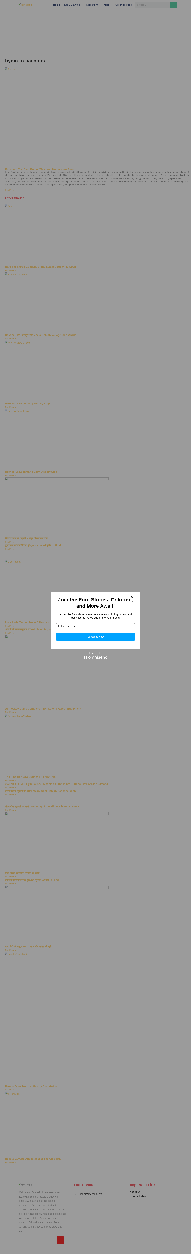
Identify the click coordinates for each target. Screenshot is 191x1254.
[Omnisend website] (95, 655)
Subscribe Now (95, 637)
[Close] (132, 597)
